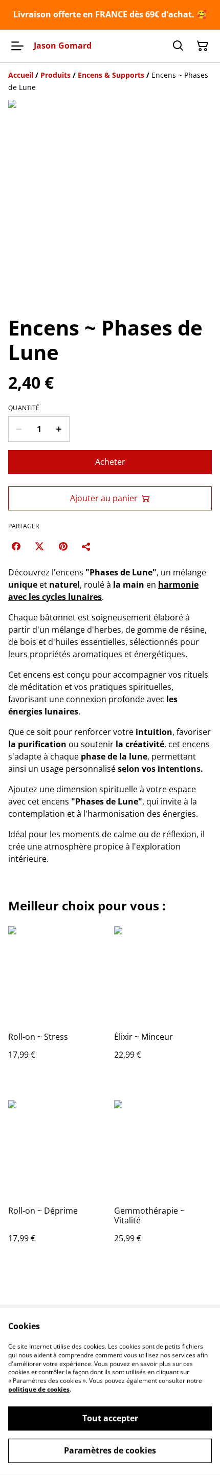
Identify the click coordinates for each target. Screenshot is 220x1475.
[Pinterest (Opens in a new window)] (63, 546)
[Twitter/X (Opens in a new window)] (39, 546)
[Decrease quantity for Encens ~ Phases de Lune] (18, 429)
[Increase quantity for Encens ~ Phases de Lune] (59, 429)
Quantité (23, 408)
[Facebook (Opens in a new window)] (16, 546)
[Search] (178, 46)
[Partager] (86, 546)
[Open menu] (17, 46)
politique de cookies (39, 1389)
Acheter (110, 461)
